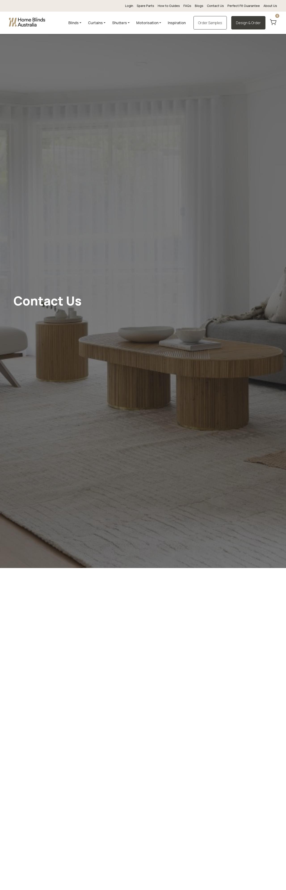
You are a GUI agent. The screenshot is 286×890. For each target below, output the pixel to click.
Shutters (119, 22)
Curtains (95, 22)
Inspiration (177, 22)
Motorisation (147, 22)
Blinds (73, 22)
